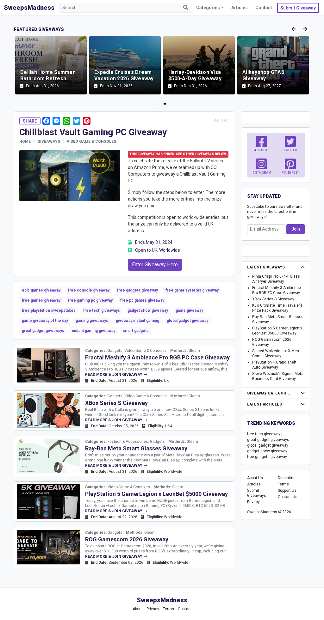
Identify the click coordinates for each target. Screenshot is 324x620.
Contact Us (287, 497)
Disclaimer (287, 478)
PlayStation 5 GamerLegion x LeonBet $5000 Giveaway (156, 494)
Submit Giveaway (298, 7)
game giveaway (189, 310)
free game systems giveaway (192, 290)
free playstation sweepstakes (49, 310)
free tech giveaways (101, 310)
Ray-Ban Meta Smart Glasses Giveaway (136, 448)
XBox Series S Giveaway (116, 403)
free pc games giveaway (142, 300)
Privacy (253, 502)
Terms (283, 484)
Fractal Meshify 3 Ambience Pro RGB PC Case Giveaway (157, 357)
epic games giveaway (41, 290)
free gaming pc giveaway (90, 300)
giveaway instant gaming (137, 320)
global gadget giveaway (187, 320)
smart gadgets (136, 330)
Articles (239, 7)
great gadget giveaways (43, 330)
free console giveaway (88, 290)
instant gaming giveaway (93, 330)
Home (25, 141)
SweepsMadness (29, 7)
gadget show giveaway (148, 310)
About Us (255, 478)
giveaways (48, 141)
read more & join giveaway (114, 374)
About (138, 609)
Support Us (287, 490)
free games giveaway (41, 300)
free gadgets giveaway (137, 290)
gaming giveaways (92, 320)
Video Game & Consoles (91, 141)
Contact (263, 7)
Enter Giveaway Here (155, 265)
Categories (208, 7)
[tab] (159, 103)
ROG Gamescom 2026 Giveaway (126, 539)
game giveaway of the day (45, 320)
